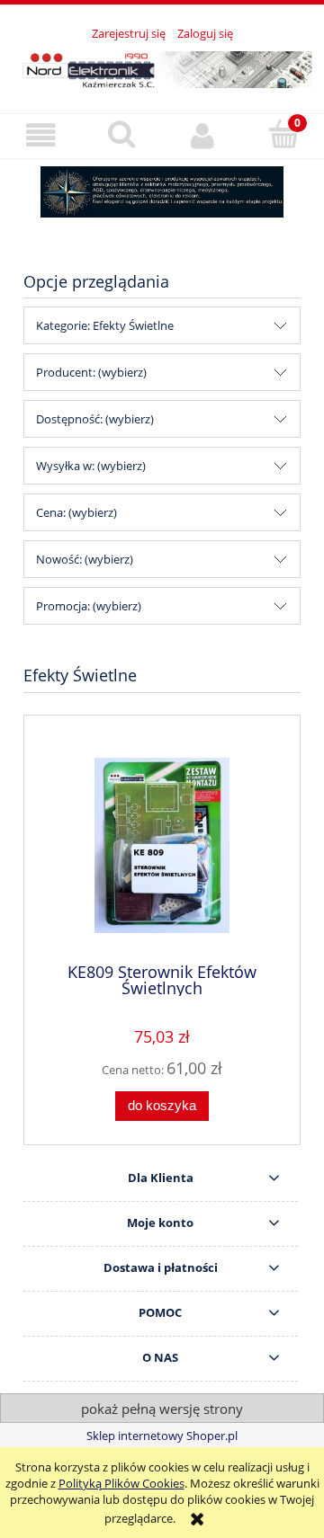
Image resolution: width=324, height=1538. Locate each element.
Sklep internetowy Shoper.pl (162, 1435)
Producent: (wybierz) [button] (91, 372)
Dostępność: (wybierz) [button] (95, 419)
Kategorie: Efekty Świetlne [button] (105, 325)
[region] (162, 192)
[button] (40, 135)
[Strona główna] (162, 67)
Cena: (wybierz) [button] (76, 512)
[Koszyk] (283, 134)
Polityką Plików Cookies (121, 1483)
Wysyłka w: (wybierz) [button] (91, 466)
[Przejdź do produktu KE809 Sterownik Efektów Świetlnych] (162, 845)
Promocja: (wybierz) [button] (88, 606)
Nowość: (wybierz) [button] (84, 559)
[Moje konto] (202, 135)
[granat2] (162, 192)
